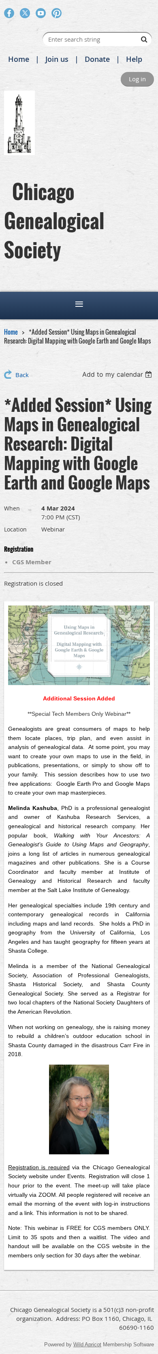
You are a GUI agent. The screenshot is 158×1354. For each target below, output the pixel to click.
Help (134, 59)
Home (18, 59)
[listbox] (118, 374)
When (12, 508)
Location (15, 529)
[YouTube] (41, 13)
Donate (97, 59)
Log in (137, 79)
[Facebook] (9, 13)
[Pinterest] (56, 13)
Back (22, 375)
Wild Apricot (87, 1344)
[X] (25, 13)
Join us (56, 59)
